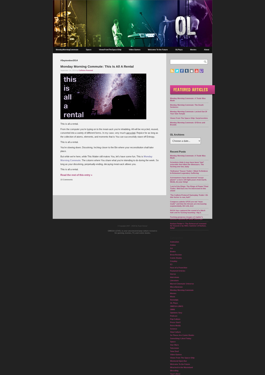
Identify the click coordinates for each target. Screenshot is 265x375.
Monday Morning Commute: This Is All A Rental (97, 66)
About (206, 50)
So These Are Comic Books (182, 335)
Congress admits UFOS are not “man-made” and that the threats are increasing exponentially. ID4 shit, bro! (188, 204)
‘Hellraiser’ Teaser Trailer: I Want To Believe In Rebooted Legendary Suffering (189, 172)
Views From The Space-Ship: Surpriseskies (189, 118)
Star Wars (174, 345)
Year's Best (175, 374)
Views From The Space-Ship (182, 358)
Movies (193, 50)
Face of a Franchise (178, 268)
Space (88, 50)
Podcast (173, 316)
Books (173, 252)
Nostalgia (174, 300)
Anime (173, 245)
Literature (174, 280)
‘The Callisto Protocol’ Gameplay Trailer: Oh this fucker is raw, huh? (189, 196)
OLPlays (179, 50)
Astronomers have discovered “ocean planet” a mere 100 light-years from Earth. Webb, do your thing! (188, 180)
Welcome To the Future (158, 50)
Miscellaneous (176, 287)
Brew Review (176, 255)
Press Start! (175, 322)
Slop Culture (175, 332)
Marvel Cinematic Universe (182, 284)
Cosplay (173, 261)
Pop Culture (175, 319)
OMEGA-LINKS (176, 306)
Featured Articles (177, 271)
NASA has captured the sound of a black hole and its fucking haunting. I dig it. (187, 211)
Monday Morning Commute (182, 290)
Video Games (134, 50)
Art (171, 248)
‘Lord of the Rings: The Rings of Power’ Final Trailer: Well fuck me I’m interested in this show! (189, 188)
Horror (173, 274)
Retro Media (175, 326)
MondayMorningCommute (67, 50)
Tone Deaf (174, 351)
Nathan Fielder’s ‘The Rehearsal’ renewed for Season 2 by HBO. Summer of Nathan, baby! (188, 226)
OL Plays (174, 303)
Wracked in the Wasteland (181, 367)
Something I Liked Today (180, 338)
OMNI (172, 309)
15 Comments (66, 180)
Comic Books (176, 258)
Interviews (174, 277)
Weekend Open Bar (178, 361)
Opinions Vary (176, 313)
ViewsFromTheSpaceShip (110, 50)
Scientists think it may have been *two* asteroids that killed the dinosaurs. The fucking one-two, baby (187, 164)
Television (174, 348)
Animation (174, 242)
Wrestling (174, 371)
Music (172, 297)
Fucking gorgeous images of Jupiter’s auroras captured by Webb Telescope (186, 218)
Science (173, 329)
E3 (171, 264)
